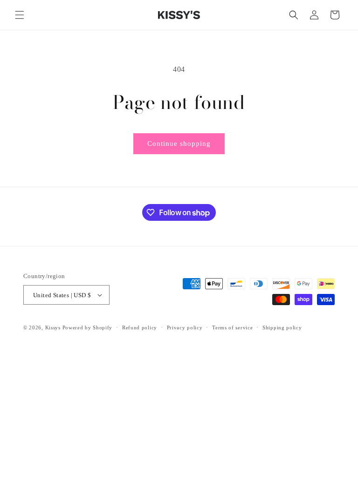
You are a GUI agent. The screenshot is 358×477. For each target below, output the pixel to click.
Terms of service (232, 327)
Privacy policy (185, 327)
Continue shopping (179, 143)
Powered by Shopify (87, 327)
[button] (19, 15)
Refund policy (139, 327)
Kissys (53, 327)
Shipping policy (282, 327)
